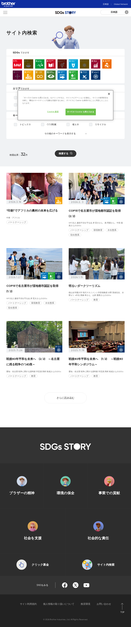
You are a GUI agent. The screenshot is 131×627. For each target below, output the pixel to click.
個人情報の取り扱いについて (58, 604)
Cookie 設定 (53, 112)
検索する (63, 153)
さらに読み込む (65, 397)
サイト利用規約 (28, 604)
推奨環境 (85, 604)
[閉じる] (108, 94)
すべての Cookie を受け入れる (80, 112)
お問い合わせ (104, 604)
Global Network (121, 4)
